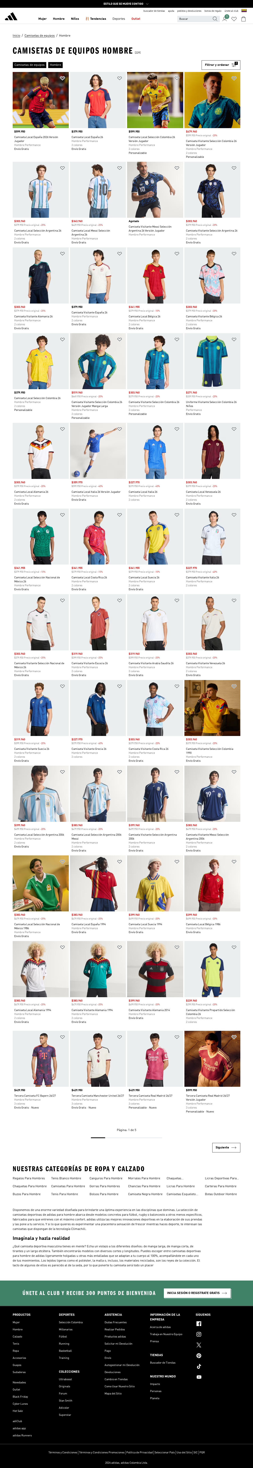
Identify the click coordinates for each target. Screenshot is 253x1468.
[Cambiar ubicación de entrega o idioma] (244, 11)
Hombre (59, 19)
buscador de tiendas (154, 11)
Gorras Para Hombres (105, 1186)
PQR (202, 1452)
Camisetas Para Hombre (68, 1186)
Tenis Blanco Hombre (66, 1178)
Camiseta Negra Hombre (145, 1194)
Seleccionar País (165, 1452)
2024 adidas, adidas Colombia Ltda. (126, 1462)
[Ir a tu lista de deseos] (234, 19)
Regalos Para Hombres (29, 1178)
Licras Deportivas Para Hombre (221, 1179)
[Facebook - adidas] (218, 1324)
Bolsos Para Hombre (104, 1194)
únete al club (231, 11)
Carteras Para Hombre (220, 1186)
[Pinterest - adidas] (218, 1356)
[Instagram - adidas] (218, 1335)
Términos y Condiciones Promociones (102, 1452)
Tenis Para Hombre (64, 1194)
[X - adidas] (218, 1345)
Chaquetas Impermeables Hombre (183, 1179)
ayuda (171, 11)
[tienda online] (11, 17)
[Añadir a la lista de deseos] (62, 79)
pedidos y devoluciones (189, 11)
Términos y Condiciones (62, 1452)
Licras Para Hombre (181, 1186)
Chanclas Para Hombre (144, 1186)
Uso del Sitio (184, 1452)
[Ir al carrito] (243, 19)
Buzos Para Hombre (27, 1194)
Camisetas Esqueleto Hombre (181, 1195)
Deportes (118, 19)
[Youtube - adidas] (218, 1377)
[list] (107, 65)
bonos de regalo (213, 11)
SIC (196, 1452)
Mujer (42, 19)
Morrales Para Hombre (144, 1178)
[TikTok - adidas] (218, 1367)
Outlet (135, 19)
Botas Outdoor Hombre (221, 1194)
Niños (75, 19)
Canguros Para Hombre (106, 1178)
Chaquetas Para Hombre (30, 1186)
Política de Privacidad (139, 1452)
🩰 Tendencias (95, 19)
